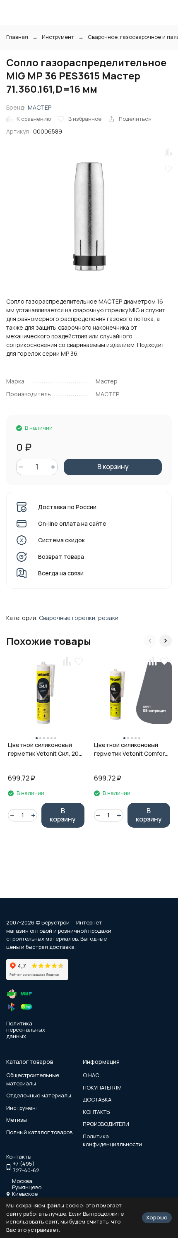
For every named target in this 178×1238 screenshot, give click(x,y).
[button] (150, 641)
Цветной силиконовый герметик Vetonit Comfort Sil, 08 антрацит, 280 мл (130, 749)
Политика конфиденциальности (112, 1140)
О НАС (91, 1075)
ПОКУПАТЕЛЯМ (102, 1087)
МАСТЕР (39, 107)
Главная (17, 37)
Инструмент (58, 37)
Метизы (16, 1119)
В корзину (113, 466)
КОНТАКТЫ (97, 1112)
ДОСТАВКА (97, 1099)
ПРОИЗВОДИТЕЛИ (106, 1124)
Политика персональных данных (25, 1030)
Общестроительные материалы (32, 1079)
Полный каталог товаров (39, 1132)
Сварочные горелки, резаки (78, 618)
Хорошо (157, 1217)
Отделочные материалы (38, 1095)
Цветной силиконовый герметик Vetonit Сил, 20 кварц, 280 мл (43, 749)
